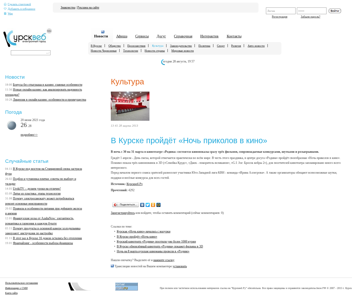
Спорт (221, 45)
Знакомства (68, 7)
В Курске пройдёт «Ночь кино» (137, 236)
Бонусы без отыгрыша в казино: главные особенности (47, 84)
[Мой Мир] (158, 205)
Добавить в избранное (21, 8)
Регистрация (279, 16)
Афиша (121, 36)
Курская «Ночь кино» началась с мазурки (143, 231)
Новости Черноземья (103, 50)
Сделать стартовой (19, 4)
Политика (204, 45)
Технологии (130, 50)
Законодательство (181, 45)
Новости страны (155, 50)
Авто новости (256, 45)
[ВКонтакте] (142, 205)
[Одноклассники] (153, 205)
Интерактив (209, 36)
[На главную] (27, 47)
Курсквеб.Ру (135, 184)
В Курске (96, 45)
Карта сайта (11, 293)
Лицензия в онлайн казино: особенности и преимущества (49, 99)
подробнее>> (29, 134)
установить (180, 266)
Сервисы (142, 36)
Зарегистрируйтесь (123, 213)
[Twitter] (147, 205)
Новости (101, 36)
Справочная (183, 36)
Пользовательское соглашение (21, 282)
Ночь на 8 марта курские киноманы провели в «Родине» (153, 251)
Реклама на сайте (88, 7)
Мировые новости (182, 50)
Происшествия (136, 45)
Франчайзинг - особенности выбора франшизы (43, 243)
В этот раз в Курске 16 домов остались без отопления (47, 238)
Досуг (161, 36)
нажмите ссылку (163, 260)
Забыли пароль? (310, 16)
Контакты (234, 36)
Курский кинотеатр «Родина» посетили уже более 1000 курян (156, 241)
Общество (114, 45)
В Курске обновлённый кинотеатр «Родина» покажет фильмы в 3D (160, 246)
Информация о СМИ (16, 288)
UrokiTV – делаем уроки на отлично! (37, 188)
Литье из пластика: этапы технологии (37, 193)
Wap (10, 13)
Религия (236, 45)
